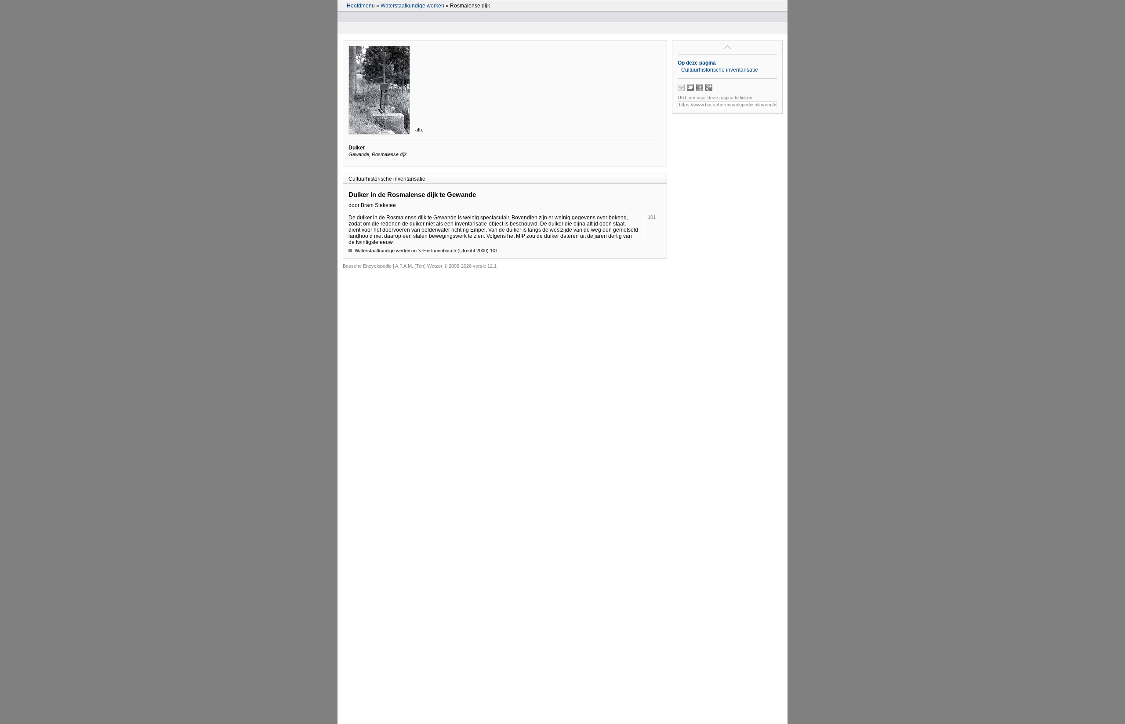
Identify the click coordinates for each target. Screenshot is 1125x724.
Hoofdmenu (361, 6)
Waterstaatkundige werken (412, 6)
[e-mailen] (681, 87)
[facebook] (699, 87)
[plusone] (708, 87)
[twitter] (690, 87)
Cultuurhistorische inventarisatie (719, 70)
